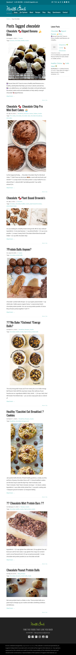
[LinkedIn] (58, 2)
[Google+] (56, 2)
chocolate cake (26, 116)
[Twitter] (52, 2)
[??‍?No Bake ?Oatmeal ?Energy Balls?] (27, 385)
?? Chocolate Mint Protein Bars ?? (25, 503)
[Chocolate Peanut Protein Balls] (26, 596)
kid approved (25, 421)
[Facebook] (54, 2)
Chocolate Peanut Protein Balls (23, 570)
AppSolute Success (28, 645)
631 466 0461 (19, 2)
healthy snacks (25, 40)
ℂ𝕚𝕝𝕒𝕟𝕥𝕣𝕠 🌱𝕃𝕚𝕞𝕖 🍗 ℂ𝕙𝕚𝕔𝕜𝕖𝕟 (63, 47)
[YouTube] (65, 2)
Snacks (21, 38)
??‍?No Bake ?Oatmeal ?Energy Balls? (23, 324)
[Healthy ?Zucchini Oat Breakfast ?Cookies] (27, 474)
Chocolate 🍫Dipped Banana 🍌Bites (24, 33)
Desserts (26, 113)
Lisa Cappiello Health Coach (16, 6)
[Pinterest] (69, 2)
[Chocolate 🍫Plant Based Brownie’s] (26, 225)
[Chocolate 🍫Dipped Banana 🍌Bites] (26, 79)
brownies (12, 204)
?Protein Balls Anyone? (18, 249)
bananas (12, 40)
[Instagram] (60, 2)
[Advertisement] (60, 112)
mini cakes (9, 118)
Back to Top (44, 100)
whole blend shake (11, 206)
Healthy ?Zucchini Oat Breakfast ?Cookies (25, 413)
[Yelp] (62, 2)
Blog (19, 573)
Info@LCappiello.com (31, 2)
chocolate (17, 40)
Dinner (31, 113)
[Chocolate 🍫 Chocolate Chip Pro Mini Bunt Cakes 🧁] (27, 171)
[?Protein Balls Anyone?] (26, 298)
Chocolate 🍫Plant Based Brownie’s (25, 198)
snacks (33, 509)
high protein (27, 331)
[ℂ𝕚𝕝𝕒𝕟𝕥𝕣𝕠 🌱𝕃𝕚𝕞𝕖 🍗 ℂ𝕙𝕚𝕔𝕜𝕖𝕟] (54, 47)
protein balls (19, 255)
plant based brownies (36, 204)
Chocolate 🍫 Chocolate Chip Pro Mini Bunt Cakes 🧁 (24, 108)
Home (8, 19)
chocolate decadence (36, 116)
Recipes (27, 329)
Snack (29, 576)
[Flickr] (67, 2)
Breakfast (20, 113)
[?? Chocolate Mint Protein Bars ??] (26, 545)
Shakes (36, 113)
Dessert (18, 576)
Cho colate (13, 116)
